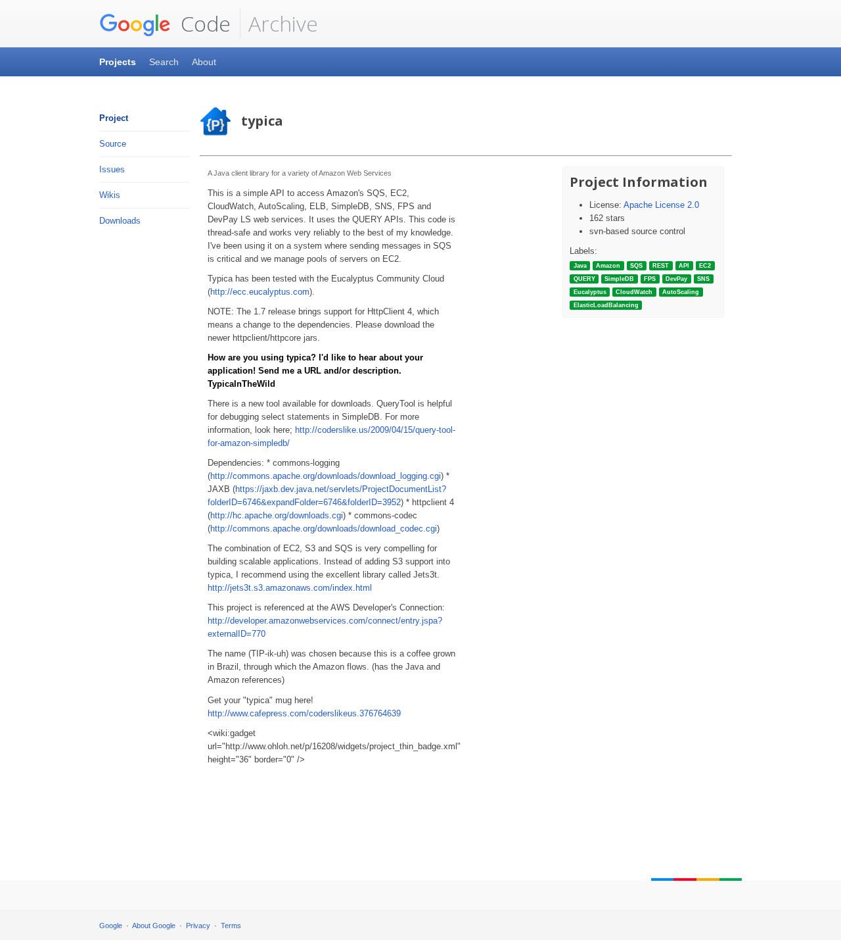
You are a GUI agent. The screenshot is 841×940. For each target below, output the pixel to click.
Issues (112, 169)
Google (110, 925)
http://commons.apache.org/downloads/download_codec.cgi (323, 528)
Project (113, 118)
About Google (153, 925)
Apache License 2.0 (661, 205)
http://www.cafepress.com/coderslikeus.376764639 (304, 713)
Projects (117, 62)
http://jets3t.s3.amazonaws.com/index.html (290, 588)
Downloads (120, 221)
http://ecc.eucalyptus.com (259, 292)
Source (112, 144)
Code (203, 23)
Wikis (109, 195)
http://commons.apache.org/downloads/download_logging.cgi (325, 476)
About (204, 62)
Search (164, 62)
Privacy (198, 925)
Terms (231, 925)
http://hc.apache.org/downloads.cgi (276, 515)
